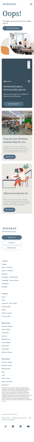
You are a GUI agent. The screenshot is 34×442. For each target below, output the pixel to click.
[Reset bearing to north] (28, 67)
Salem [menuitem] (3, 300)
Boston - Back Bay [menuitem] (7, 267)
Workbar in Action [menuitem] (7, 365)
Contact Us (11, 242)
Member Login (11, 247)
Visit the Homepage (13, 28)
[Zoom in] (28, 62)
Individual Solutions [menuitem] (7, 326)
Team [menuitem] (3, 375)
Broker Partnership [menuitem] (7, 381)
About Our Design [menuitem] (7, 362)
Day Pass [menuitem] (4, 336)
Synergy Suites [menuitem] (6, 306)
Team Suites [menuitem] (5, 349)
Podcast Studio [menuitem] (6, 342)
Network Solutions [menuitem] (7, 352)
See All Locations (13, 104)
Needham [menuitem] (4, 287)
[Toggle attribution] (29, 81)
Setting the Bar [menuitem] (6, 368)
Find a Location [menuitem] (6, 316)
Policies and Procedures (19, 418)
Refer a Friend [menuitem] (6, 378)
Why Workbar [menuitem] (6, 359)
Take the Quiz (9, 157)
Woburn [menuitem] (4, 310)
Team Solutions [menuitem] (6, 329)
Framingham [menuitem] (5, 283)
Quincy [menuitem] (4, 297)
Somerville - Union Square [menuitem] (9, 303)
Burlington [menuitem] (4, 274)
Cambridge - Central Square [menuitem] (10, 277)
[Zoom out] (28, 64)
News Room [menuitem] (5, 385)
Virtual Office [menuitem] (5, 333)
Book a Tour (11, 237)
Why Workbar (9, 209)
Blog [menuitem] (3, 372)
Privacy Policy (6, 418)
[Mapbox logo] (7, 81)
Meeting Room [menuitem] (6, 339)
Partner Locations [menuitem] (7, 313)
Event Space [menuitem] (5, 345)
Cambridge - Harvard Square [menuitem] (10, 280)
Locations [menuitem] (5, 261)
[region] (17, 71)
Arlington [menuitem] (4, 264)
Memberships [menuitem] (6, 323)
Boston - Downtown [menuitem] (7, 270)
